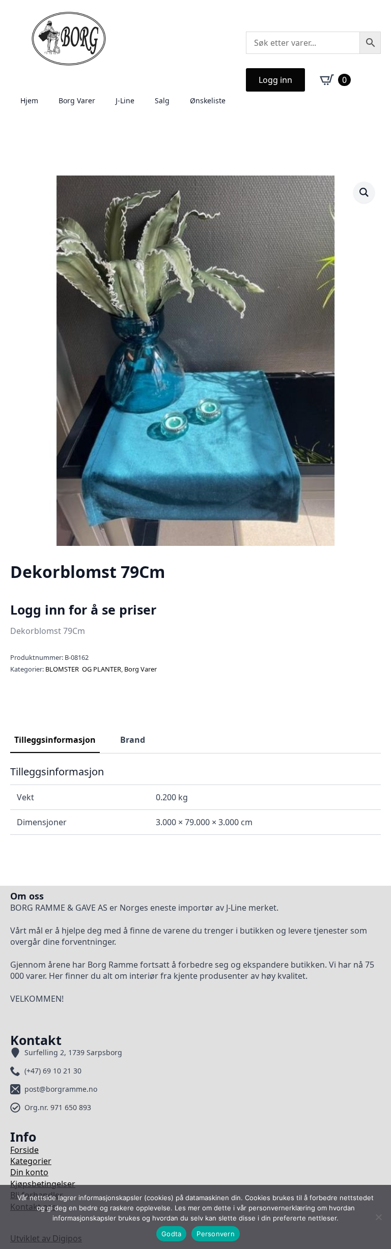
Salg (162, 100)
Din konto (29, 1172)
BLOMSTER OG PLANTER (83, 669)
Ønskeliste (208, 100)
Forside (24, 1149)
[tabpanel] (195, 800)
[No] (378, 1217)
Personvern (216, 1234)
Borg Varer (77, 100)
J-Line (125, 100)
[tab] (55, 739)
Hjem (29, 100)
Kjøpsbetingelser (42, 1183)
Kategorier (30, 1161)
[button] (364, 192)
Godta (171, 1234)
